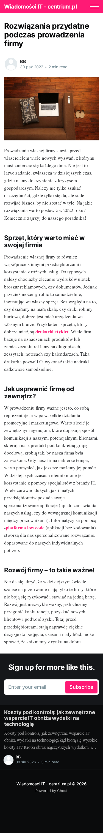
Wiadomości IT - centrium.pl (40, 6)
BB (23, 61)
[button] (94, 6)
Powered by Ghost (51, 790)
